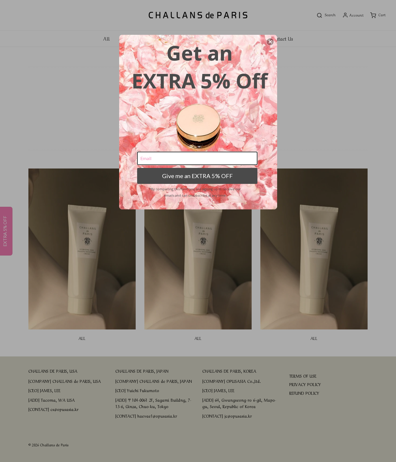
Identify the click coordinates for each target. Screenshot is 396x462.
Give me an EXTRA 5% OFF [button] (197, 175)
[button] (270, 41)
